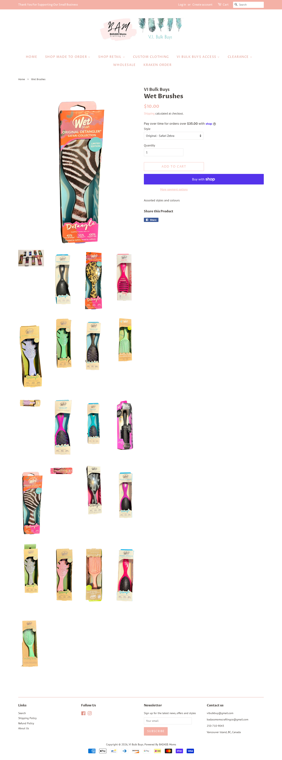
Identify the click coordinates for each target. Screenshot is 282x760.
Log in (182, 5)
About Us (23, 728)
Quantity (149, 145)
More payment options (174, 189)
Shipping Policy (27, 718)
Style (147, 129)
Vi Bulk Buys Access (197, 57)
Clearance (239, 57)
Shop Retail (110, 57)
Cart (226, 5)
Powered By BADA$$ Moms (160, 744)
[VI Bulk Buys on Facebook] (83, 714)
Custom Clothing (151, 57)
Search (22, 713)
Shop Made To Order (66, 57)
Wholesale (124, 65)
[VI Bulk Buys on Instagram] (89, 714)
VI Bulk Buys (136, 744)
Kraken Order (157, 65)
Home (31, 57)
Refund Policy (26, 723)
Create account (202, 5)
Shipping (149, 113)
